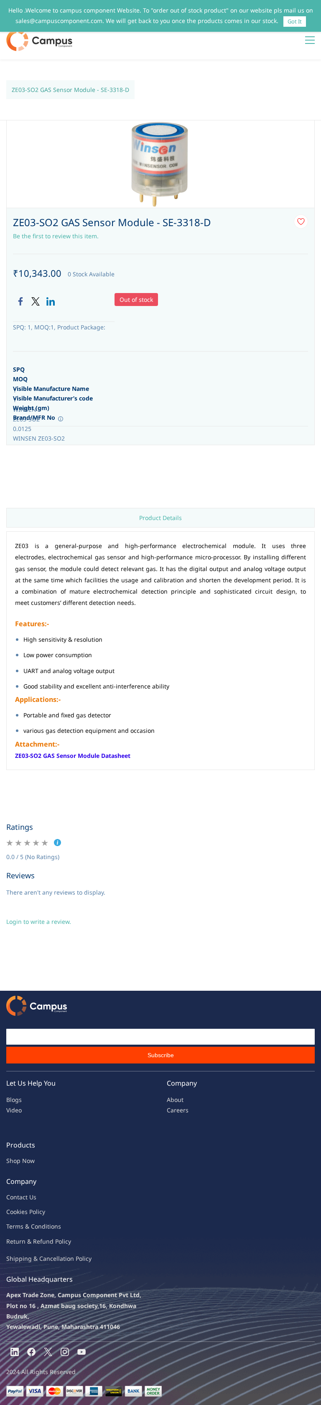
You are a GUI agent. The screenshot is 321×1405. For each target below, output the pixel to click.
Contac (15, 1197)
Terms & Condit (27, 1226)
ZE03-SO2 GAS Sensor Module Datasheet (72, 756)
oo (13, 1212)
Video (14, 1110)
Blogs (14, 1100)
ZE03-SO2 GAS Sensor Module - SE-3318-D (70, 90)
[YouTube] (81, 1352)
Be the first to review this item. (56, 236)
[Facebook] (20, 301)
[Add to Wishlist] (301, 221)
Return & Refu (26, 1241)
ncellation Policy (69, 1258)
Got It (295, 21)
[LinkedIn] (50, 301)
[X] (48, 1352)
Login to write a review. (38, 922)
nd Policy (58, 1241)
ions (55, 1226)
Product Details (160, 518)
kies (22, 1212)
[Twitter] (35, 301)
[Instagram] (65, 1352)
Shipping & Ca (26, 1258)
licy (40, 1212)
